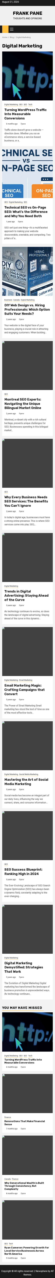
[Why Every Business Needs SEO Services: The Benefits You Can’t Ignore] (27, 463)
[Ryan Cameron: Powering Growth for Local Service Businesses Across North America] (27, 1220)
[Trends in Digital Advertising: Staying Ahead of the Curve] (27, 557)
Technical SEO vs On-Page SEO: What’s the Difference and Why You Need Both (26, 211)
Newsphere (41, 1271)
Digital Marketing (11, 105)
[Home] (5, 29)
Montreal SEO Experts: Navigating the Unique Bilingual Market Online (22, 403)
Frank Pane (27, 13)
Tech (30, 105)
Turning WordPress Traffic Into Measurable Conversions (25, 114)
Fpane (23, 124)
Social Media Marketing (28, 774)
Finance (7, 1117)
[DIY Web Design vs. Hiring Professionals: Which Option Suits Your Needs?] (27, 271)
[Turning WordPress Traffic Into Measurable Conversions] (27, 75)
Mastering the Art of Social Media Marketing (26, 782)
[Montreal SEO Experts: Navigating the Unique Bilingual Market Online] (27, 365)
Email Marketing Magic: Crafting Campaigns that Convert (24, 689)
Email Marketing (25, 680)
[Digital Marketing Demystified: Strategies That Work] (27, 929)
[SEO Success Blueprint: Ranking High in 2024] (27, 835)
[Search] (51, 29)
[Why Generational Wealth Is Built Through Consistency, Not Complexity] (27, 1155)
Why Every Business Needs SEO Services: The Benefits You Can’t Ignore (26, 501)
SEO (21, 105)
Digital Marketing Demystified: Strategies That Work (23, 967)
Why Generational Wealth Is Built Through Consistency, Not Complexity (24, 1186)
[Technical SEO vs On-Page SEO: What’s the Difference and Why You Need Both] (27, 173)
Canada (16, 300)
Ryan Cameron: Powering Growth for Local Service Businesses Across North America (26, 1250)
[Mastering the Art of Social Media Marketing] (27, 745)
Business (8, 300)
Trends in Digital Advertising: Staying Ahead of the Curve (26, 595)
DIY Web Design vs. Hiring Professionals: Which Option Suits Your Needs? (27, 309)
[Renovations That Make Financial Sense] (27, 1093)
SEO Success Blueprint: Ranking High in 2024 (23, 872)
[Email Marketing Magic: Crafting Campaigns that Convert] (27, 651)
